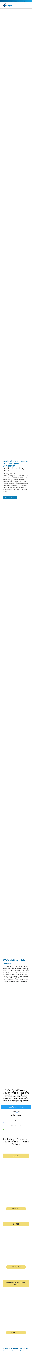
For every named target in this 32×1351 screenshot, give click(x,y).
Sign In (23, 1)
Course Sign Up (15, 1)
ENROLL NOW (9, 497)
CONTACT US (16, 1332)
